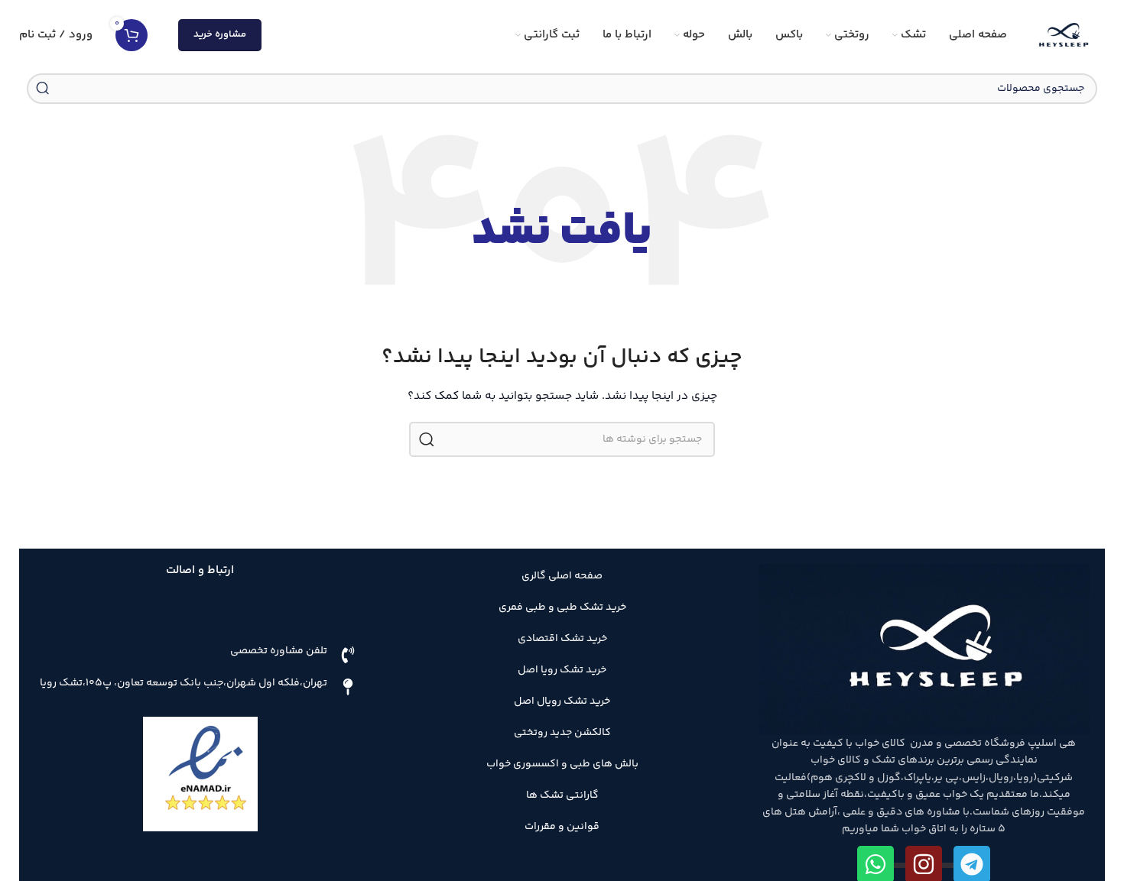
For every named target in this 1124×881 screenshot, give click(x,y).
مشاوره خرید (219, 34)
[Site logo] (1063, 35)
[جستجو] (42, 88)
